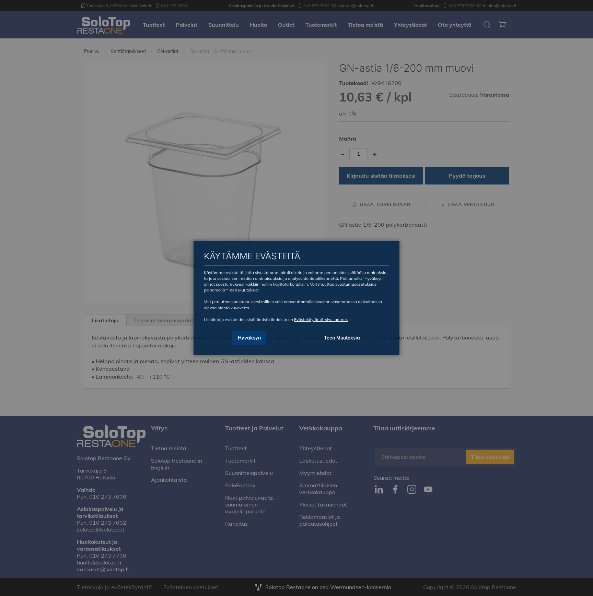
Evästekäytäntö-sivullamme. (321, 319)
